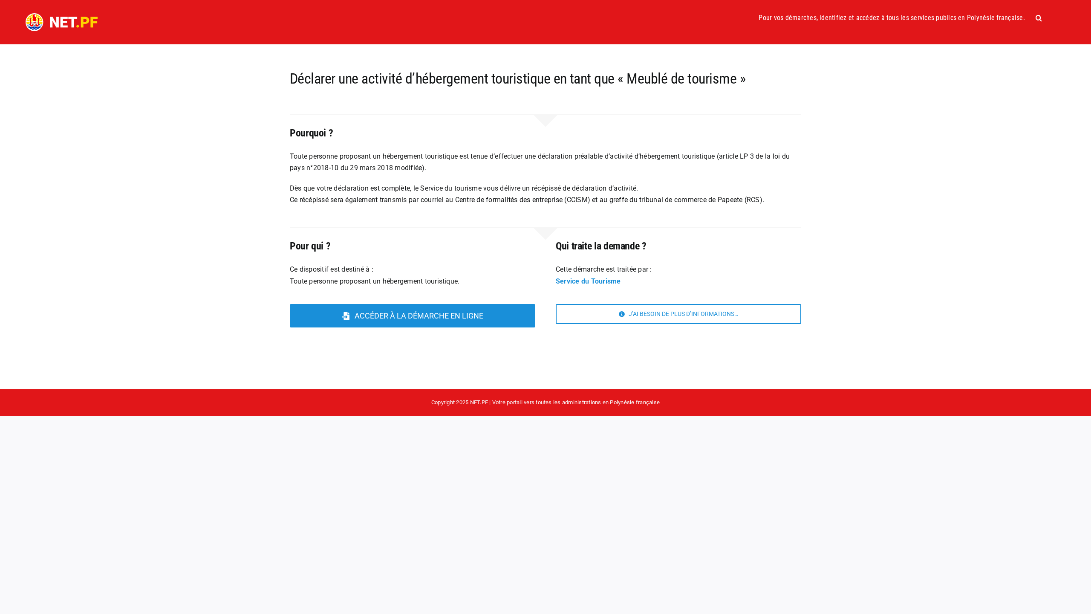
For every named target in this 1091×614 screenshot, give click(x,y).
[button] (1039, 18)
